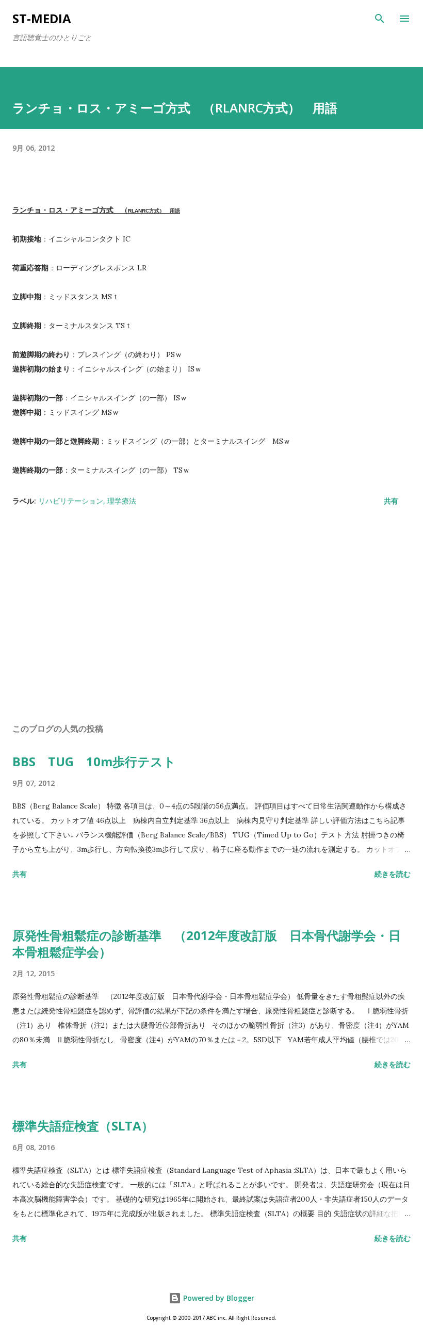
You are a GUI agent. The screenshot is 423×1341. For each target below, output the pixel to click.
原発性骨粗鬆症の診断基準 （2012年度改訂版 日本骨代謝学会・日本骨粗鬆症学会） (206, 943)
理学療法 (121, 501)
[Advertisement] (211, 617)
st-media (41, 18)
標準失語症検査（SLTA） (83, 1125)
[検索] (379, 18)
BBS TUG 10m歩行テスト (94, 761)
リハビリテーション (70, 501)
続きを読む (393, 874)
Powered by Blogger (217, 1298)
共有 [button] (391, 501)
